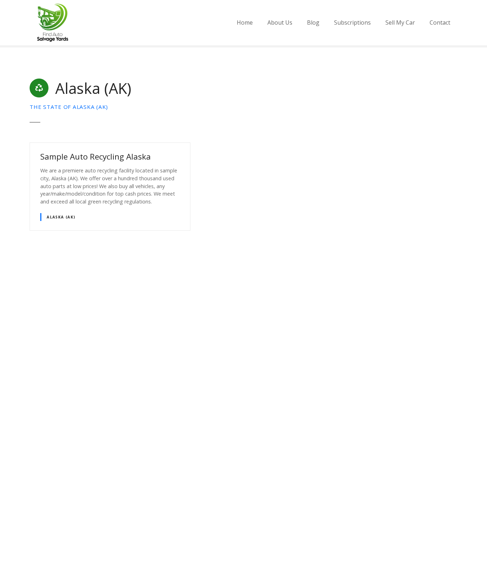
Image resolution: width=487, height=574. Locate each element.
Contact (440, 22)
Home (245, 22)
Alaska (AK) (61, 217)
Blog (313, 22)
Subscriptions (352, 22)
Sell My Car (400, 22)
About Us (279, 22)
